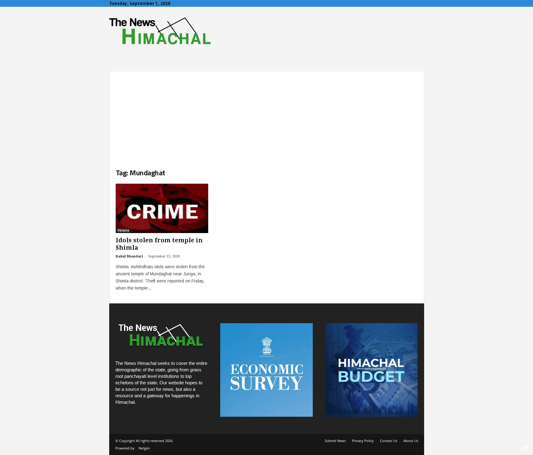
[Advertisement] (266, 115)
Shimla (123, 230)
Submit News (335, 440)
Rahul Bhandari (129, 256)
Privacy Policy (363, 440)
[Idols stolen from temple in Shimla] (162, 208)
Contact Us (388, 440)
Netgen (144, 448)
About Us (410, 440)
